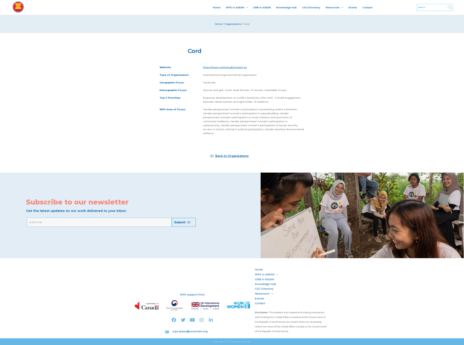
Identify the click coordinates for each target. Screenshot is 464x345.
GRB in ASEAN (262, 7)
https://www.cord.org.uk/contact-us (225, 67)
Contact (367, 7)
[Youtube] (192, 320)
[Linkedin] (211, 320)
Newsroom (333, 7)
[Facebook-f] (174, 320)
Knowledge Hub (286, 7)
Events (353, 7)
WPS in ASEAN (235, 7)
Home (216, 7)
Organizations (233, 23)
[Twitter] (183, 320)
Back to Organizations (232, 156)
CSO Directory (311, 7)
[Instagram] (202, 320)
